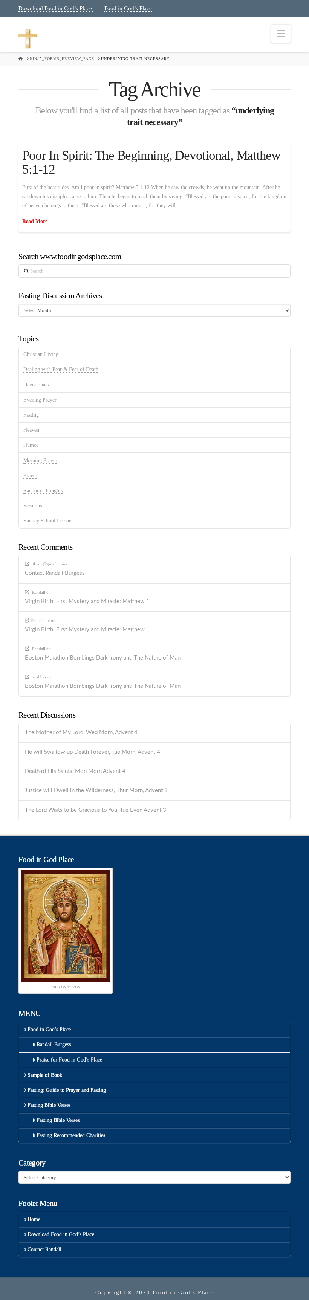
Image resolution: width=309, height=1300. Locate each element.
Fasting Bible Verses (49, 1105)
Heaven (31, 430)
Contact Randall (44, 1249)
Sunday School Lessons (48, 521)
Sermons (32, 506)
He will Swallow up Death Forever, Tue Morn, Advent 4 (92, 752)
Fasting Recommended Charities (71, 1135)
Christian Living (40, 354)
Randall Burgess (54, 1044)
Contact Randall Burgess (55, 573)
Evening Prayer (40, 400)
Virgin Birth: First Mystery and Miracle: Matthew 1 (87, 601)
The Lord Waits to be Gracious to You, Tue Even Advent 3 (95, 810)
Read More (34, 221)
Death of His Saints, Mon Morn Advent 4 (75, 771)
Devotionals (36, 385)
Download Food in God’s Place (55, 8)
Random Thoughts (43, 490)
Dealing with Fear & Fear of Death (60, 369)
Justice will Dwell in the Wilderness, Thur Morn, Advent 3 (96, 790)
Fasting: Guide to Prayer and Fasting (67, 1090)
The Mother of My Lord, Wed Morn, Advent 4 (81, 732)
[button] (281, 34)
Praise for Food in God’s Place (69, 1059)
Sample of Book (45, 1075)
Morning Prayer (40, 460)
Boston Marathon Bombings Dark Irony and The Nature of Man (103, 658)
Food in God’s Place (128, 8)
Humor (30, 445)
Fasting (31, 415)
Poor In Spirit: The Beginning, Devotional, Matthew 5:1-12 (151, 162)
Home (34, 1219)
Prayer (30, 475)
